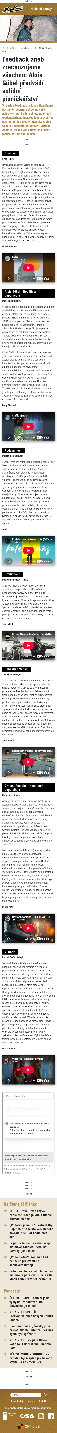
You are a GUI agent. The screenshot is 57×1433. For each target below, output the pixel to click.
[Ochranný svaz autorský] (27, 1416)
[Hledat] (44, 1395)
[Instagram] (41, 1416)
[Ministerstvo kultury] (9, 1416)
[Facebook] (51, 1416)
